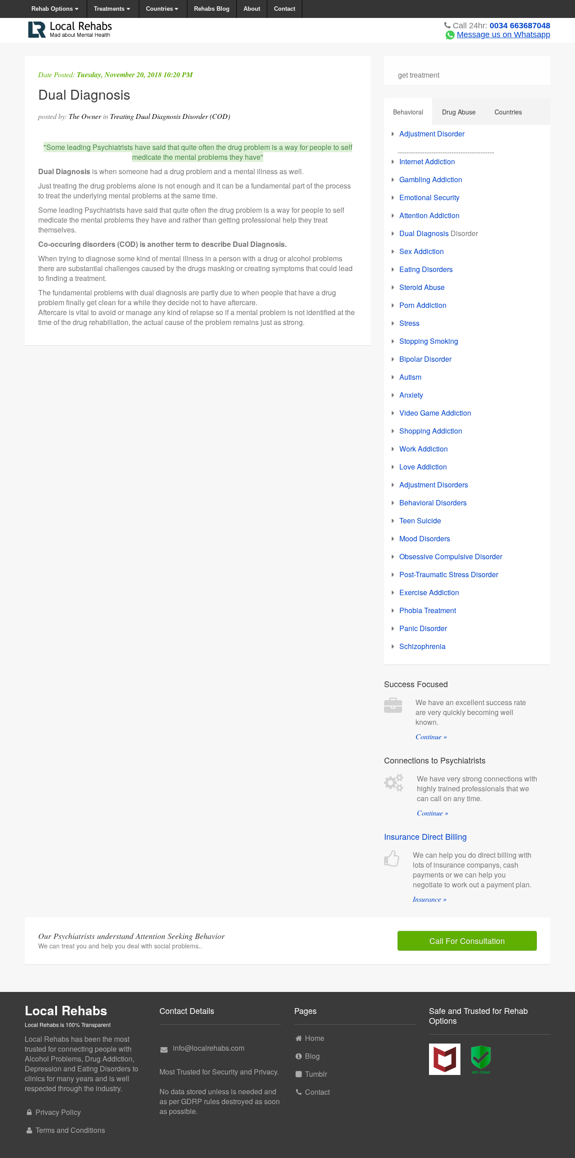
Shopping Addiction (430, 430)
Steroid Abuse (422, 287)
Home (314, 1038)
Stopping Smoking (428, 341)
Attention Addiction (429, 215)
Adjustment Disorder (431, 133)
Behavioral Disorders (433, 502)
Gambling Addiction (430, 179)
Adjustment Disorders (433, 484)
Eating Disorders (426, 269)
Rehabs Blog (212, 8)
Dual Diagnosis (424, 233)
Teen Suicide (420, 520)
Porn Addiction (423, 305)
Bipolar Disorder (425, 359)
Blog (312, 1056)
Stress (409, 323)
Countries (159, 8)
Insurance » (430, 899)
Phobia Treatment (427, 610)
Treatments (109, 8)
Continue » (431, 736)
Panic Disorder (423, 628)
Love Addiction (423, 466)
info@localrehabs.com (208, 1048)
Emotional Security (429, 197)
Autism (410, 377)
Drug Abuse (459, 111)
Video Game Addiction (435, 413)
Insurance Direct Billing (425, 836)
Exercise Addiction (429, 592)
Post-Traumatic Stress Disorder (448, 574)
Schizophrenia (422, 646)
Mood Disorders (424, 538)
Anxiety (411, 395)
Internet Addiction (427, 161)
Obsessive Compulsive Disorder (450, 556)
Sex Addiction (421, 251)
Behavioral (408, 111)
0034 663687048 (520, 25)
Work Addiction (423, 448)
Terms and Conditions (70, 1130)
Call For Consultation (467, 940)
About (251, 8)
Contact (284, 8)
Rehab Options (52, 8)
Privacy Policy (58, 1112)
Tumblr (316, 1074)
